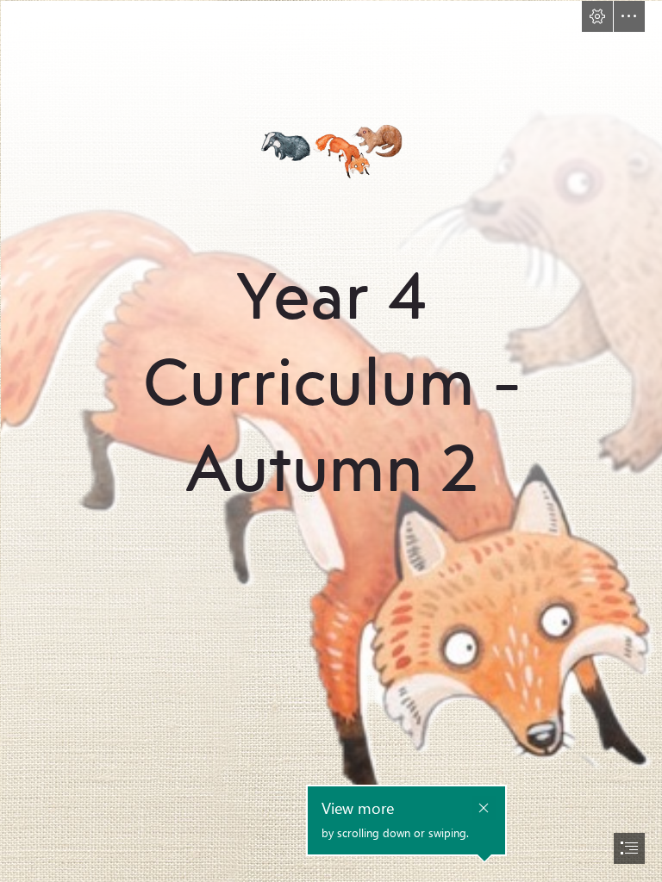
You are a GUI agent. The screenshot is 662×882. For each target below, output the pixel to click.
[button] (597, 16)
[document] (331, 441)
